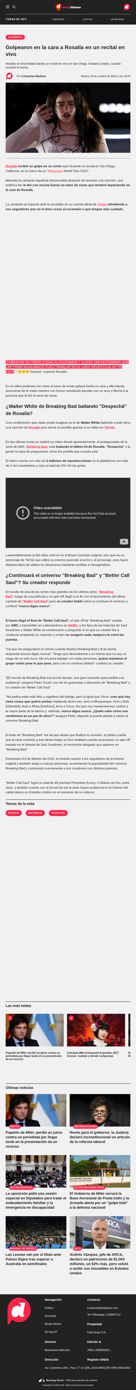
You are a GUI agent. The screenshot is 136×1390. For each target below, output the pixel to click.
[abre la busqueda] (14, 7)
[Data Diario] (126, 7)
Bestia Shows (53, 1323)
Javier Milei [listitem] (95, 19)
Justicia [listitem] (65, 19)
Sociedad (50, 1316)
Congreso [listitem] (36, 19)
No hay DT (51, 1331)
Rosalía (11, 166)
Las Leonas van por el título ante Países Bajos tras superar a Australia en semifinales (33, 1259)
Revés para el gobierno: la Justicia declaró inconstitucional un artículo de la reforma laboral (100, 1137)
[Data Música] (68, 7)
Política (49, 1308)
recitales (58, 813)
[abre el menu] (8, 7)
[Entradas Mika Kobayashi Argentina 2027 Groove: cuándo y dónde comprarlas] (96, 1030)
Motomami (55, 171)
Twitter (102, 204)
